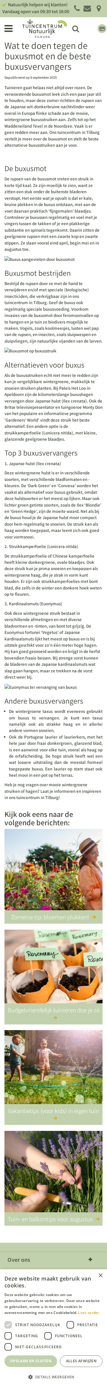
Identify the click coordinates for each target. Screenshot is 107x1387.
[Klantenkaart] (102, 29)
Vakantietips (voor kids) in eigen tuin (53, 1111)
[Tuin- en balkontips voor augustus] (53, 1172)
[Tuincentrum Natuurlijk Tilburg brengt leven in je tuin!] (44, 28)
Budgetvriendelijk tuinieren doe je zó (54, 1010)
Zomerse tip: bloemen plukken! (50, 917)
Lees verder (88, 1312)
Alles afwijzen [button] (81, 1360)
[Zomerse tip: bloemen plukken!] (53, 870)
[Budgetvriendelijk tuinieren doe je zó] (53, 971)
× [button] (100, 1275)
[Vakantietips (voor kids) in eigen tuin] (53, 1072)
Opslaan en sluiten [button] (30, 1360)
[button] (53, 1376)
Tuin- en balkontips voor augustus (50, 1219)
